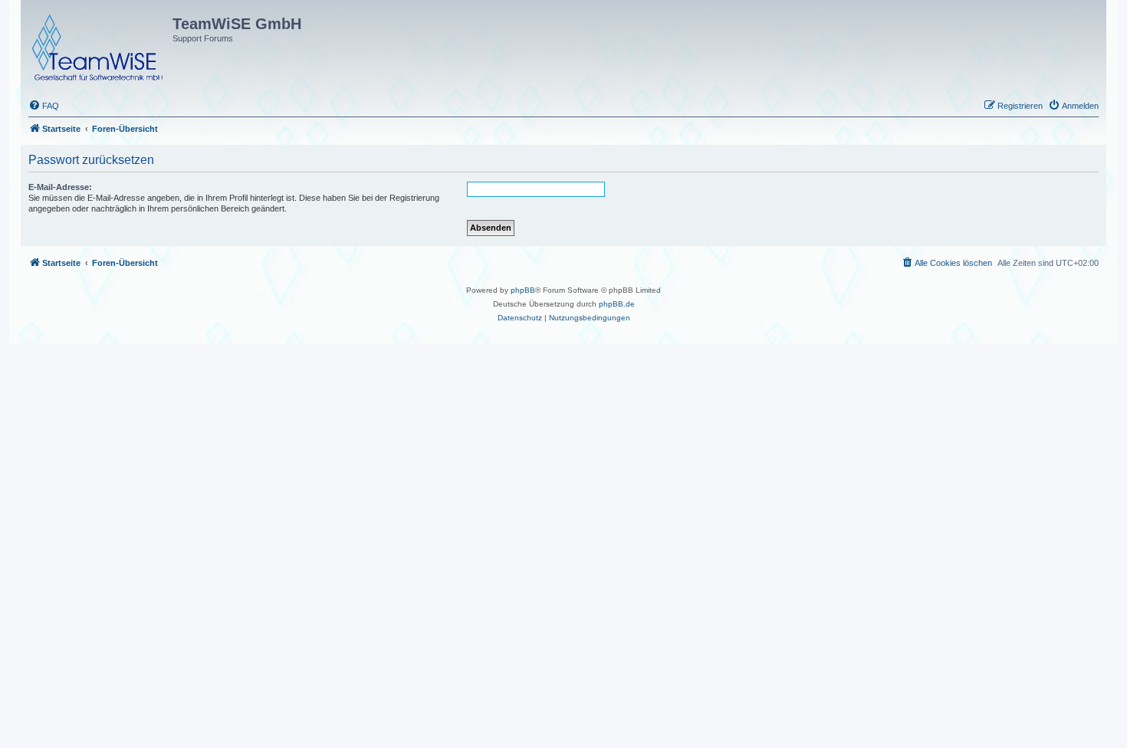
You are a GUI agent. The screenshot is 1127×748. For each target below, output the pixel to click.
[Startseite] (98, 44)
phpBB (523, 290)
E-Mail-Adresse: (60, 187)
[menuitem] (43, 106)
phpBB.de (617, 304)
